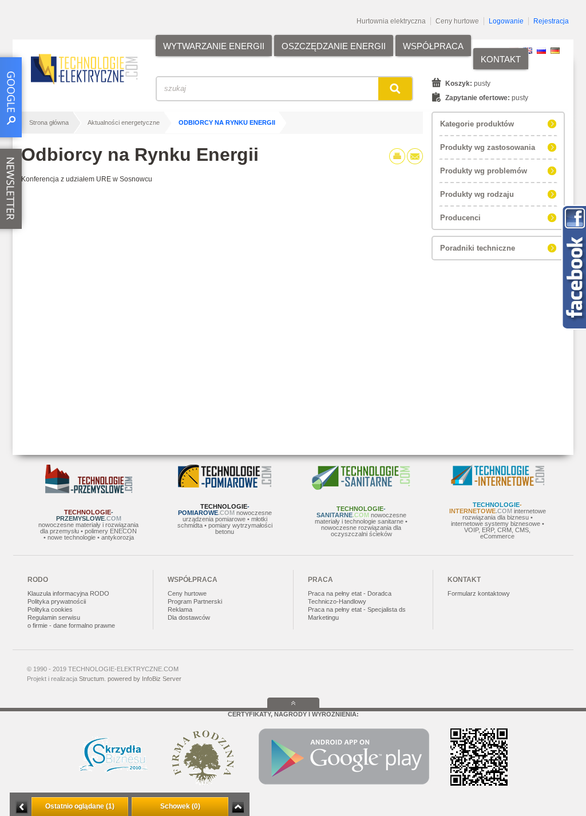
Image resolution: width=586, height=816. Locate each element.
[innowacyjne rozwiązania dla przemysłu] (88, 491)
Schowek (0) (180, 806)
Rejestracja (551, 21)
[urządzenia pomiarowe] (224, 485)
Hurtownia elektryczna (391, 21)
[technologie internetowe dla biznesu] (497, 484)
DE (555, 50)
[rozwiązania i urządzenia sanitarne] (361, 488)
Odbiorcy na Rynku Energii (227, 122)
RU (541, 50)
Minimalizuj (22, 807)
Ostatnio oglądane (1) (79, 806)
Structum (91, 678)
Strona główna (49, 122)
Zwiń (237, 807)
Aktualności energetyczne (124, 122)
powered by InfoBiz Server (144, 678)
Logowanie (506, 21)
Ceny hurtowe (457, 21)
